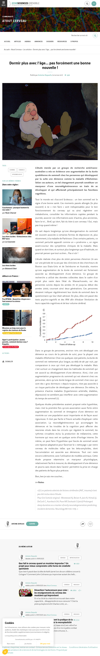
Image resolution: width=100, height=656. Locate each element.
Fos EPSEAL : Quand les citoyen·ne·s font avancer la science (16, 300)
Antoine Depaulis (45, 75)
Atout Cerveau (14, 21)
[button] (5, 652)
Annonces (39, 41)
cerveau (63, 558)
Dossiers (50, 41)
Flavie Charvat (10, 213)
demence (22, 170)
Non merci (11, 643)
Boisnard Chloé (11, 268)
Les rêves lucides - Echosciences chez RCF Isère (16, 237)
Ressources (62, 41)
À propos (74, 41)
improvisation (74, 558)
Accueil (7, 41)
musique (76, 585)
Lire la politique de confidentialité (15, 636)
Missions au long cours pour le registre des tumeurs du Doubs (14, 329)
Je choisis (28, 643)
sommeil (12, 170)
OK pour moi (45, 643)
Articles (17, 41)
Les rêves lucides (9, 265)
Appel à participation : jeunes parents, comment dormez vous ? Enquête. (15, 341)
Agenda (28, 41)
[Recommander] (90, 524)
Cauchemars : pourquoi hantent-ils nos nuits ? (15, 208)
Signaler (9, 361)
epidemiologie (17, 174)
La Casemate (10, 242)
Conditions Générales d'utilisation (83, 647)
